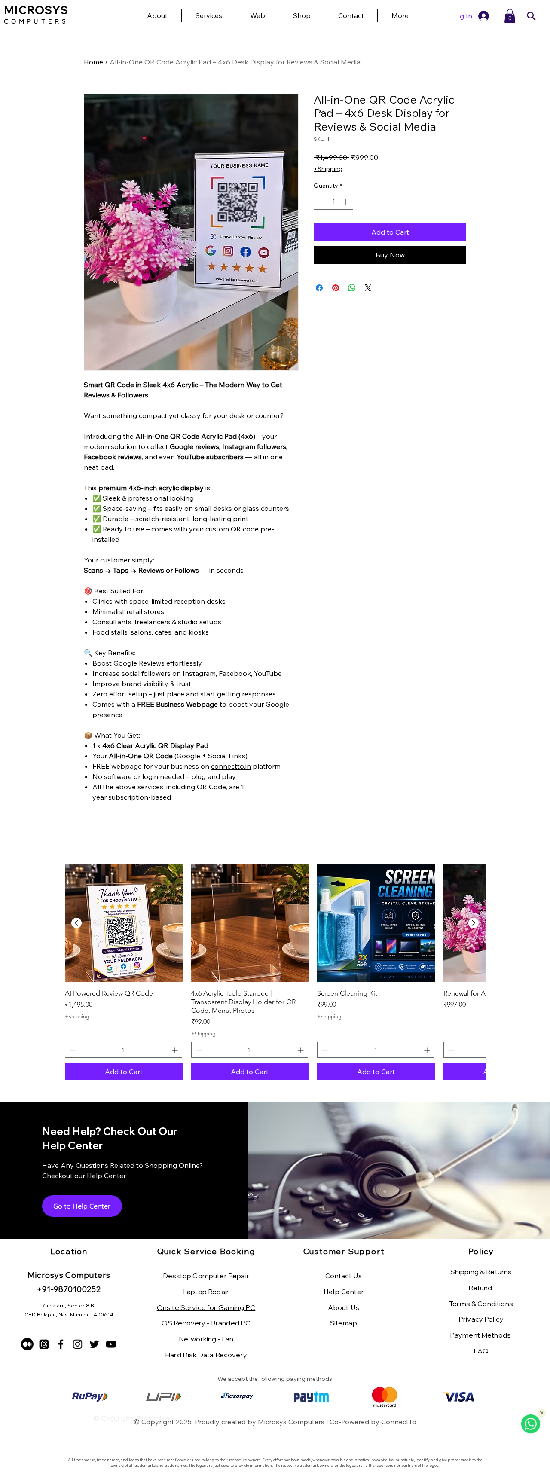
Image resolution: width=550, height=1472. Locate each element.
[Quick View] (124, 923)
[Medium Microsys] (27, 1344)
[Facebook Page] (61, 1344)
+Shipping (328, 169)
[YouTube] (111, 1344)
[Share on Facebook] (319, 288)
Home (93, 62)
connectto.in (231, 766)
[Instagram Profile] (77, 1344)
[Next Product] (473, 923)
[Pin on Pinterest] (335, 288)
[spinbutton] (333, 201)
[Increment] (346, 201)
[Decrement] (320, 201)
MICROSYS (36, 10)
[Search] (531, 16)
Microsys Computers (291, 1421)
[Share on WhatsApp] (352, 288)
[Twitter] (94, 1344)
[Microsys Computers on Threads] (44, 1344)
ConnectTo (398, 1421)
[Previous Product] (76, 923)
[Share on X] (368, 288)
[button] (400, 15)
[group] (275, 972)
